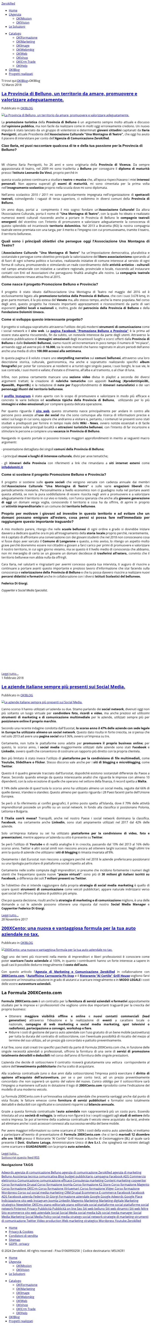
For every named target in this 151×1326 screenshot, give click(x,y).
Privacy (32, 1209)
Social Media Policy (38, 1217)
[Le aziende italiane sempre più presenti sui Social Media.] (41, 702)
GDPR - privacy (19, 1244)
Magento (77, 1201)
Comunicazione (28, 1180)
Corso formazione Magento (130, 1184)
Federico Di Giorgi (46, 1197)
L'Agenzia (15, 14)
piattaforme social (111, 1205)
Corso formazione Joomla (55, 1184)
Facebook (124, 1193)
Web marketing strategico (80, 1221)
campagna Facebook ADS (112, 1176)
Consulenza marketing (88, 1180)
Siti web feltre (138, 1209)
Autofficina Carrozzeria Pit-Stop (50, 976)
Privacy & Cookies (21, 1232)
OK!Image (22, 46)
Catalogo (15, 33)
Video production (49, 1221)
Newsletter (24, 1205)
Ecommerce (90, 1193)
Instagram (41, 1201)
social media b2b (90, 1213)
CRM (67, 1193)
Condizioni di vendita (23, 1236)
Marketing (91, 1201)
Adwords (8, 1172)
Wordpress (107, 1221)
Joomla (53, 1201)
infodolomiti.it (12, 467)
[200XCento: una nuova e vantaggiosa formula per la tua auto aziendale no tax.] (56, 950)
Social (55, 1213)
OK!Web (21, 54)
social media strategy (67, 1217)
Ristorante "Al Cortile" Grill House (105, 976)
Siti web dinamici (117, 1209)
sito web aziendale (38, 1213)
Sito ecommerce (13, 1213)
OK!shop (22, 58)
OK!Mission (24, 18)
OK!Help (21, 66)
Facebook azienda (20, 1197)
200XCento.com (12, 976)
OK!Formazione (26, 38)
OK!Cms (38, 1205)
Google (95, 1197)
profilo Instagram (17, 396)
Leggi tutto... (10, 674)
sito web (42, 411)
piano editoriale (55, 1205)
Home (13, 10)
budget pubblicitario (79, 1176)
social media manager (117, 1213)
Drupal (76, 1193)
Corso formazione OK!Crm (19, 1188)
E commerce (108, 1193)
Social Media (69, 1213)
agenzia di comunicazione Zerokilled (87, 1172)
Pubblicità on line (64, 1209)
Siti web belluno (94, 1209)
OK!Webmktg (25, 50)
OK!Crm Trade (26, 62)
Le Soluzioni (17, 27)
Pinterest (20, 1209)
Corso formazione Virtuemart (59, 1188)
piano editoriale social (82, 1205)
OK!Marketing (25, 42)
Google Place (133, 1197)
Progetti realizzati (21, 74)
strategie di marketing (119, 1217)
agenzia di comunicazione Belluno (38, 1172)
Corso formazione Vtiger (97, 1188)
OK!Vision (22, 23)
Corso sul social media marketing (41, 1193)
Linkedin (65, 1201)
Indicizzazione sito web (17, 1201)
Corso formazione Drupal (19, 1184)
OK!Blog (14, 70)
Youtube (121, 1221)
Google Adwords (112, 1197)
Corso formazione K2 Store (92, 1184)
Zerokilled (8, 3)
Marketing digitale (111, 1201)
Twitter (32, 1221)
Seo (80, 1209)
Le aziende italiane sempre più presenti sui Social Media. (63, 687)
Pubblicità (45, 1209)
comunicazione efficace (56, 1180)
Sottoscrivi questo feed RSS (20, 1158)
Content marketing (117, 1180)
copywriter (138, 1180)
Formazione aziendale (74, 1197)
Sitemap (14, 1240)
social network (92, 1217)
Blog (61, 1176)
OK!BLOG (26, 108)
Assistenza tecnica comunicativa (35, 1176)
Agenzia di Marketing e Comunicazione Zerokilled (75, 972)
